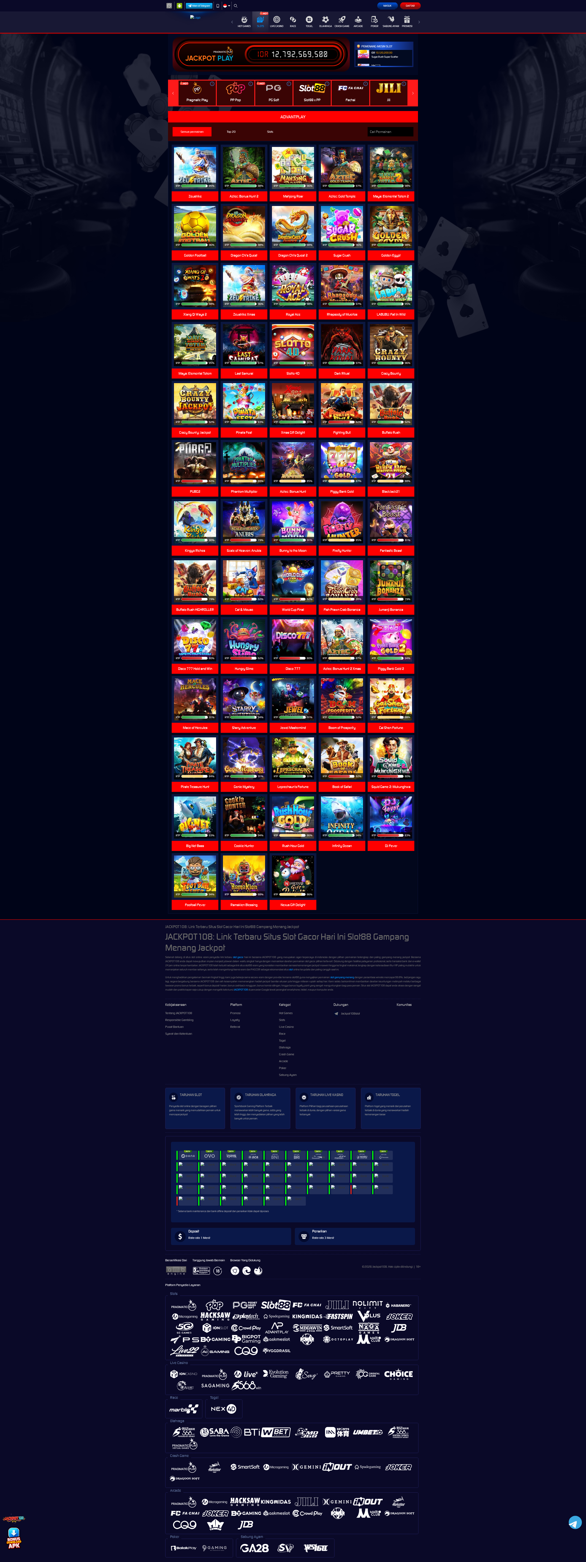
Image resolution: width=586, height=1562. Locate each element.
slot (291, 969)
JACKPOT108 (241, 989)
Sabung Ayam (391, 26)
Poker (374, 26)
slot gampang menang (342, 977)
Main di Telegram (201, 5)
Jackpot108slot (350, 1013)
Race (293, 26)
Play (225, 58)
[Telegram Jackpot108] (574, 1522)
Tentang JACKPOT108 (178, 1013)
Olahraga (325, 26)
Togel (309, 26)
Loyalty (235, 1020)
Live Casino (276, 26)
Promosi (407, 26)
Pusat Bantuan (174, 1027)
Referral (235, 1027)
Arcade (358, 26)
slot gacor (238, 957)
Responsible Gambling (179, 1020)
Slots (260, 26)
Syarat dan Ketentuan (178, 1034)
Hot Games (244, 26)
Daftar (410, 5)
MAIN (295, 161)
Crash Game (342, 26)
